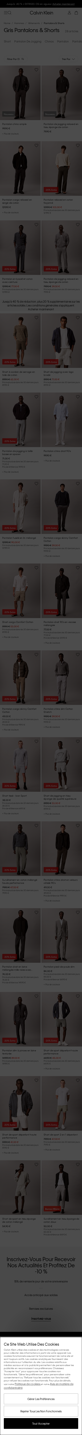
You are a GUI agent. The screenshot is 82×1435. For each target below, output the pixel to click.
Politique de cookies (28, 1384)
